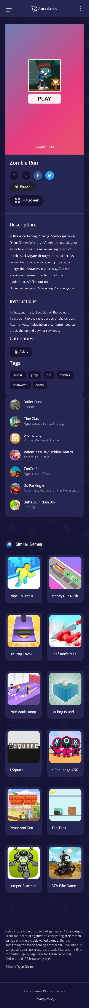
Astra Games (73, 931)
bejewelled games (45, 941)
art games (36, 936)
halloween (20, 385)
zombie (65, 375)
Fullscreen (30, 200)
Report (25, 186)
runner (17, 375)
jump (34, 375)
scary (40, 385)
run (49, 375)
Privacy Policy (44, 999)
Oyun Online (25, 967)
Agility (23, 352)
